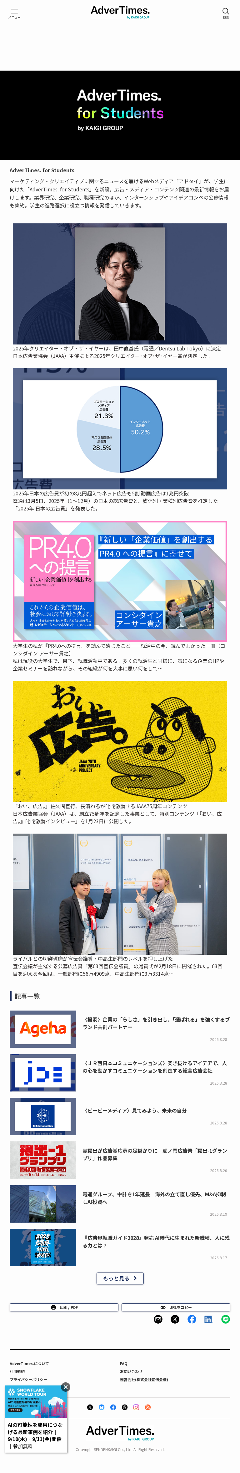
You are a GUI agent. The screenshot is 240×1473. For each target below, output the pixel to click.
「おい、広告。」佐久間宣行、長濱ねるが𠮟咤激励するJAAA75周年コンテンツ (100, 806)
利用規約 (17, 1371)
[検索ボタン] (225, 13)
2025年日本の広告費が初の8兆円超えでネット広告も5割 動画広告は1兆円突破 (101, 493)
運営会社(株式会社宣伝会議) (144, 1379)
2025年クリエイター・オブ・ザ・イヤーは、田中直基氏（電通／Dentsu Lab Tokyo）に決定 (117, 348)
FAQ (124, 1363)
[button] (158, 1319)
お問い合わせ (131, 1371)
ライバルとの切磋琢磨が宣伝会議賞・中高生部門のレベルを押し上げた (93, 958)
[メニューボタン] (14, 13)
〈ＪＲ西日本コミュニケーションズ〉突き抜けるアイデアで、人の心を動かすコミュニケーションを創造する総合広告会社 (154, 1066)
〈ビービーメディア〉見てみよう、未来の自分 (134, 1110)
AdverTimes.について (29, 1363)
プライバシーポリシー (28, 1379)
